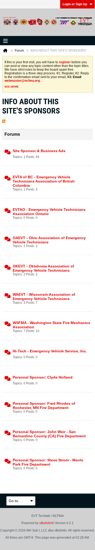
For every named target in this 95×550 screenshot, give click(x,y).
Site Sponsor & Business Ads (39, 151)
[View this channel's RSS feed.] (3, 120)
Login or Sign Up (75, 4)
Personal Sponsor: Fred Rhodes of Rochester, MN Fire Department (44, 405)
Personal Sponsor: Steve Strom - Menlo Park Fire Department (48, 462)
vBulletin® (46, 523)
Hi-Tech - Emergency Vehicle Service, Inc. (50, 351)
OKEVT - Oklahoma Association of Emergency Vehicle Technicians (43, 268)
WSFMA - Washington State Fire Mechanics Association (51, 325)
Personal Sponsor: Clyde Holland (43, 377)
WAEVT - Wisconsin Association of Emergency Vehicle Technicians (44, 296)
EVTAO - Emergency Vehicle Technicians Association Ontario (49, 211)
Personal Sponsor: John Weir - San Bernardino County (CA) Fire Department (49, 434)
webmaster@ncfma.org (22, 81)
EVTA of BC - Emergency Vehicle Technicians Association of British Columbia (44, 181)
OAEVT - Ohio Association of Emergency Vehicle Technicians (49, 240)
